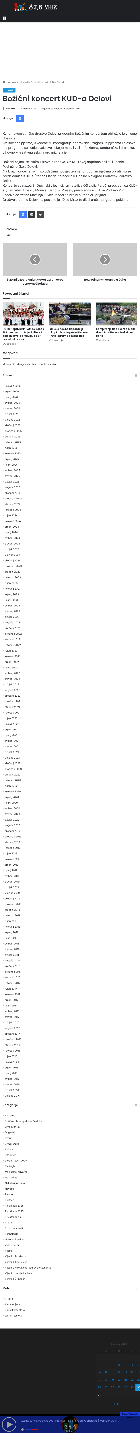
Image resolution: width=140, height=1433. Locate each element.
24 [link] (99, 1387)
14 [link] (125, 1372)
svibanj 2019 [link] (12, 876)
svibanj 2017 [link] (12, 1011)
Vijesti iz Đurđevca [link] (16, 1256)
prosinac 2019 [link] (13, 836)
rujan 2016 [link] (11, 1056)
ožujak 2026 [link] (12, 414)
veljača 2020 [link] (12, 825)
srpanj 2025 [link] (12, 459)
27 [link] (119, 1387)
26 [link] (112, 1387)
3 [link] (99, 1364)
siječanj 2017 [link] (12, 1033)
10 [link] (99, 1372)
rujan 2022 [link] (11, 650)
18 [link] (106, 1379)
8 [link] (132, 1364)
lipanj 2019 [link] (11, 870)
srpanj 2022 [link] (12, 661)
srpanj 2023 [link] (12, 594)
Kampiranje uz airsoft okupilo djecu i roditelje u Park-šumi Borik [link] (116, 332)
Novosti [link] (24, 82)
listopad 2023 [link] (13, 577)
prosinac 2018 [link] (13, 904)
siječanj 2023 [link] (13, 628)
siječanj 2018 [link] (12, 966)
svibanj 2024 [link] (12, 537)
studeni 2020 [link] (12, 774)
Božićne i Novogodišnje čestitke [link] (23, 1121)
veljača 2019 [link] (12, 892)
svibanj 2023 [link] (12, 605)
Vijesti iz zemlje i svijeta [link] (18, 1273)
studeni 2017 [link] (12, 977)
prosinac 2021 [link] (13, 701)
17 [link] (99, 1379)
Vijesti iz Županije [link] (15, 1278)
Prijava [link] (9, 1298)
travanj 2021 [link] (12, 746)
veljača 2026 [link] (12, 419)
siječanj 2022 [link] (12, 695)
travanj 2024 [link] (12, 543)
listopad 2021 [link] (12, 712)
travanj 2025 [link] (12, 476)
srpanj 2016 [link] (12, 1067)
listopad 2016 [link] (13, 1050)
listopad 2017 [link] (12, 983)
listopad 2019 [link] (13, 847)
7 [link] (125, 1364)
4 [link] (106, 1364)
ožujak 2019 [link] (12, 887)
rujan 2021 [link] (11, 718)
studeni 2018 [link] (12, 909)
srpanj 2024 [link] (12, 526)
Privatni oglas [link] (13, 1216)
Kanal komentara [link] (15, 1310)
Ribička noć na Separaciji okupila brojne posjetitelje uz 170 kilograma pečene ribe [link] (68, 332)
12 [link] (112, 1372)
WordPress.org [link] (13, 1315)
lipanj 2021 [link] (11, 735)
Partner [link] (9, 1194)
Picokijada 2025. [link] (14, 1205)
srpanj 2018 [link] (11, 932)
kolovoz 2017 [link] (12, 994)
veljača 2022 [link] (12, 690)
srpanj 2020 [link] (12, 797)
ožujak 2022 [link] (12, 684)
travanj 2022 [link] (12, 678)
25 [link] (105, 1387)
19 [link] (112, 1379)
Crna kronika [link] (12, 1126)
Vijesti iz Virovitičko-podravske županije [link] (28, 1267)
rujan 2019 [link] (11, 853)
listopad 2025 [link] (13, 442)
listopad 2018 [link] (12, 915)
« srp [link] (115, 1403)
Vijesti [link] (8, 1250)
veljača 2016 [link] (12, 1095)
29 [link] (132, 1387)
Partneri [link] (9, 1200)
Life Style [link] (10, 1154)
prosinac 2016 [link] (13, 1039)
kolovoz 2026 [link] (13, 385)
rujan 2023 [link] (11, 583)
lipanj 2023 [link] (11, 599)
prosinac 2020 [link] (13, 768)
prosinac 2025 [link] (13, 430)
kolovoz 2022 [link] (13, 656)
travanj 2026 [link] (12, 408)
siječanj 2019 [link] (12, 898)
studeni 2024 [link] (12, 504)
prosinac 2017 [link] (13, 971)
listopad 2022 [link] (13, 645)
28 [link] (125, 1387)
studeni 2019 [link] (12, 842)
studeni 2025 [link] (12, 436)
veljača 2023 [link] (12, 622)
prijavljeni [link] (21, 364)
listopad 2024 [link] (13, 509)
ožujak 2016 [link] (12, 1090)
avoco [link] (8, 108)
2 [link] (138, 1357)
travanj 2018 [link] (12, 949)
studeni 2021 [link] (12, 707)
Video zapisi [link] (12, 1245)
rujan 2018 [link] (11, 921)
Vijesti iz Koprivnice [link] (16, 1262)
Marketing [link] (11, 1177)
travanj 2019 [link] (12, 881)
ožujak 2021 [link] (12, 752)
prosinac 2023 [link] (13, 566)
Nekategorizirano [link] (15, 1183)
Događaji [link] (10, 1132)
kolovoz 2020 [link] (13, 791)
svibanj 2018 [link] (12, 943)
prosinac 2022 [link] (13, 633)
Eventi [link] (8, 1138)
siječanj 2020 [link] (13, 830)
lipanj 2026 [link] (11, 397)
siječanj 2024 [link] (13, 560)
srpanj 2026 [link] (12, 391)
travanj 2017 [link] (12, 1016)
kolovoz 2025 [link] (13, 453)
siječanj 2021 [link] (12, 763)
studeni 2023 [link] (12, 571)
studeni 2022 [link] (12, 639)
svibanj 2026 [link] (12, 402)
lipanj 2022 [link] (11, 667)
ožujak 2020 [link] (12, 819)
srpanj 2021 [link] (11, 729)
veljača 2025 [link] (12, 487)
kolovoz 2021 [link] (12, 723)
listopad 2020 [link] (13, 780)
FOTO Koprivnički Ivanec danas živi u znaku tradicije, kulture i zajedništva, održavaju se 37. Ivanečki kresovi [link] (23, 334)
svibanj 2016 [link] (12, 1078)
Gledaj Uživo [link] (12, 1143)
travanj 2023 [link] (12, 611)
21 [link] (125, 1379)
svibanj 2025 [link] (12, 470)
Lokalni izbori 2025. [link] (16, 1160)
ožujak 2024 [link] (12, 549)
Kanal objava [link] (12, 1304)
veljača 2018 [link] (12, 960)
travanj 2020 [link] (12, 814)
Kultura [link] (9, 1149)
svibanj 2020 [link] (12, 808)
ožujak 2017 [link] (12, 1022)
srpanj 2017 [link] (11, 999)
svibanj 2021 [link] (12, 740)
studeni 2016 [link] (12, 1045)
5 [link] (112, 1364)
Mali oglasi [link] (11, 1166)
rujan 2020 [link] (11, 785)
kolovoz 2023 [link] (13, 588)
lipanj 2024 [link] (11, 532)
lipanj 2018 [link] (11, 937)
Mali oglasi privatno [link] (16, 1171)
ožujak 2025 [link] (12, 481)
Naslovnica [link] (11, 82)
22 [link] (132, 1379)
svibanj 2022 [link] (12, 673)
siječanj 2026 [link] (13, 425)
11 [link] (106, 1372)
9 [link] (138, 1364)
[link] (4, 17)
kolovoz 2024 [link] (13, 521)
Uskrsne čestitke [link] (14, 1239)
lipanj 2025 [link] (11, 464)
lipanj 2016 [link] (11, 1073)
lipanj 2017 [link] (11, 1005)
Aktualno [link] (10, 1115)
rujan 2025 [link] (11, 447)
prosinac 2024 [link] (13, 498)
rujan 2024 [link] (11, 515)
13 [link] (119, 1372)
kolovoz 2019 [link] (12, 859)
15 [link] (132, 1372)
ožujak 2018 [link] (12, 954)
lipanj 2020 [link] (11, 802)
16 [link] (138, 1372)
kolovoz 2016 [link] (12, 1061)
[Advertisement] (70, 51)
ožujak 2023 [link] (12, 616)
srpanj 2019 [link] (12, 864)
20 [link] (119, 1379)
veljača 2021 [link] (12, 757)
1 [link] (132, 1357)
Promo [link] (9, 1222)
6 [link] (119, 1364)
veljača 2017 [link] (12, 1028)
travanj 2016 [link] (12, 1084)
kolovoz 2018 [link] (12, 926)
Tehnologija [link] (11, 1233)
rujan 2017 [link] (11, 988)
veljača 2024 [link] (12, 554)
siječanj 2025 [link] (12, 492)
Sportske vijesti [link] (14, 1228)
